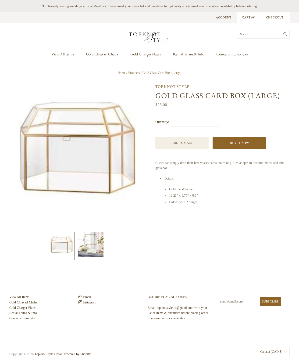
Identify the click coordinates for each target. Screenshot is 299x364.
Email (86, 297)
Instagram (89, 302)
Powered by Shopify (77, 354)
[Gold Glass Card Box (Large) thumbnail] (61, 246)
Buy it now (239, 143)
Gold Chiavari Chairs (102, 54)
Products (134, 73)
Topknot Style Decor (48, 354)
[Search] (285, 34)
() (248, 17)
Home (121, 73)
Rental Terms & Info (188, 54)
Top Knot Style (172, 87)
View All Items (62, 54)
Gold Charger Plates (145, 54)
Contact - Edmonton (232, 54)
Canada (271, 351)
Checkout (275, 17)
